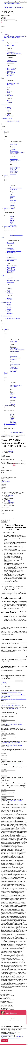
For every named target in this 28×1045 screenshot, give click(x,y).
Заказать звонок (5, 15)
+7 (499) (8, 7)
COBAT (9, 114)
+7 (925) (18, 7)
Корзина (7, 696)
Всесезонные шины (12, 61)
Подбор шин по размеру (13, 121)
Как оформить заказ (6, 694)
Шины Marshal (11, 72)
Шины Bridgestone (12, 68)
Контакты (17, 3)
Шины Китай (10, 45)
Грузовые (9, 102)
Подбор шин (12, 699)
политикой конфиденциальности (8, 1034)
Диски (2, 78)
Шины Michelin (11, 69)
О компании (11, 2)
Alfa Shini (3, 682)
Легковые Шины (11, 55)
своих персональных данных (14, 724)
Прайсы (10, 3)
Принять (5, 1040)
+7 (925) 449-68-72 (15, 742)
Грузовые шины (11, 52)
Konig (8, 94)
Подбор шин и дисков (6, 118)
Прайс (6, 699)
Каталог (6, 34)
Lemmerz (9, 91)
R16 (9, 501)
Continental (10, 71)
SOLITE (9, 113)
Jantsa (8, 92)
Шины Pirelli (10, 74)
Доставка (21, 2)
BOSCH (9, 107)
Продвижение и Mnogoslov (11, 692)
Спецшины (10, 50)
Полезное (23, 699)
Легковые (9, 100)
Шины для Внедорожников (14, 53)
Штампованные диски (13, 83)
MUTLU (9, 110)
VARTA (9, 108)
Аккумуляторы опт (6, 104)
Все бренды (10, 75)
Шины (2, 40)
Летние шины (10, 63)
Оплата (17, 2)
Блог (13, 3)
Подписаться (19, 681)
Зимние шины (10, 60)
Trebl (8, 90)
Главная (6, 2)
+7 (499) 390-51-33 (5, 742)
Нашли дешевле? (5, 481)
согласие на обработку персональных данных (12, 1037)
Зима (11, 503)
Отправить (3, 521)
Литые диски (10, 84)
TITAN (9, 111)
